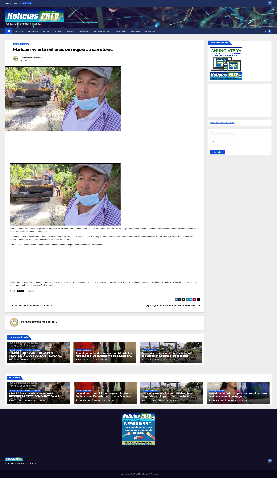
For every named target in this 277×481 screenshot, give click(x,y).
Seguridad (33, 31)
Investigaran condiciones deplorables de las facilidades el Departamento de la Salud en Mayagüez (104, 355)
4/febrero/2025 (217, 400)
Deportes (135, 31)
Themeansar (155, 474)
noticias (12, 350)
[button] (265, 31)
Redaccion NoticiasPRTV (33, 58)
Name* (212, 132)
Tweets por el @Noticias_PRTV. (222, 123)
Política (58, 31)
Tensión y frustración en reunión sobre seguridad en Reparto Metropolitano (166, 354)
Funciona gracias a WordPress (128, 474)
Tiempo (70, 31)
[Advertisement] (75, 148)
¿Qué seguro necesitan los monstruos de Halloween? (172, 305)
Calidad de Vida (102, 31)
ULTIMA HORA (24, 44)
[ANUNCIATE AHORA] (226, 63)
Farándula (84, 31)
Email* (212, 141)
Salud (46, 31)
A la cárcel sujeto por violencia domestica (32, 305)
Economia (150, 31)
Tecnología (120, 31)
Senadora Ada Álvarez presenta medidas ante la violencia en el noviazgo (238, 395)
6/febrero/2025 (84, 400)
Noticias (19, 31)
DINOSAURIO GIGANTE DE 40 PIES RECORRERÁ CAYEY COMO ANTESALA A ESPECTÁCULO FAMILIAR (34, 355)
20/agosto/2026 (17, 400)
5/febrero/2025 (150, 400)
